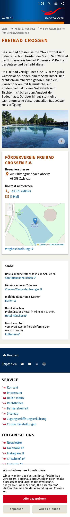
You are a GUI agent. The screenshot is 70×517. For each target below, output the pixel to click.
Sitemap (13, 413)
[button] (35, 221)
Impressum (14, 393)
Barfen (9, 300)
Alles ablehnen (49, 509)
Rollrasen (11, 334)
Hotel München (14, 315)
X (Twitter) (14, 459)
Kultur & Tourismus (25, 28)
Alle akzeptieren (35, 498)
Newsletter (14, 443)
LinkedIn (13, 464)
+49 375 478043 (20, 191)
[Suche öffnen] (49, 4)
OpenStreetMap (56, 244)
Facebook (13, 448)
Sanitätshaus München (19, 278)
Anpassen (16, 509)
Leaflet (42, 244)
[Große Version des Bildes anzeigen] (35, 129)
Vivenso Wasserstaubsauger (22, 289)
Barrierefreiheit (17, 408)
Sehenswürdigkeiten (54, 28)
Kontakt (12, 387)
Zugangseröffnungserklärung (26, 419)
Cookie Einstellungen (21, 424)
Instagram (14, 453)
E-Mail (14, 197)
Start (4, 28)
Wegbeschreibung (17, 249)
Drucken (13, 355)
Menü (7, 18)
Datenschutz (15, 398)
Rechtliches (15, 403)
